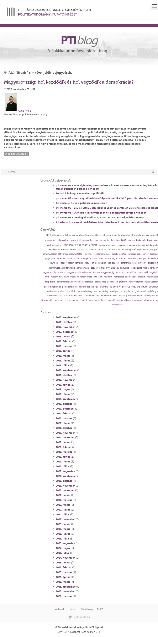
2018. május (63, 355)
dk (109, 250)
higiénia (116, 258)
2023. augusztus (65, 543)
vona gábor (117, 305)
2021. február (63, 447)
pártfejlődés (100, 282)
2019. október (64, 403)
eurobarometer (119, 254)
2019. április (63, 384)
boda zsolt (141, 240)
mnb (47, 277)
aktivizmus (57, 235)
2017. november (65, 327)
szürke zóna (76, 296)
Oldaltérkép (87, 609)
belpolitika (87, 240)
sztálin (67, 296)
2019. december (65, 408)
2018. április (63, 351)
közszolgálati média (139, 268)
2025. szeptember (66, 586)
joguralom (53, 263)
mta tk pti (98, 277)
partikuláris (112, 282)
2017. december (65, 331)
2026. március (64, 596)
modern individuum (60, 277)
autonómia (50, 240)
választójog (149, 300)
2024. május (63, 548)
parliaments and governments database (75, 282)
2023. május (63, 529)
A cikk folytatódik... (16, 153)
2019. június (63, 394)
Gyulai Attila (24, 110)
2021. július (62, 466)
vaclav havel (100, 300)
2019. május (63, 389)
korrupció (124, 268)
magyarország (107, 272)
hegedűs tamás (90, 258)
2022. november (65, 519)
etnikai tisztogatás (101, 254)
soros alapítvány (100, 291)
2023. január (63, 524)
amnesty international (122, 235)
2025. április (63, 577)
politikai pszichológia (88, 287)
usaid (90, 300)
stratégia (114, 291)
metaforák (143, 272)
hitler (123, 258)
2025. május (63, 582)
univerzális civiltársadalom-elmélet (71, 300)
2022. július (62, 514)
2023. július (62, 538)
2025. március (64, 572)
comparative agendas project (80, 244)
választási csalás (115, 300)
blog (123, 239)
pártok (123, 281)
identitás (132, 258)
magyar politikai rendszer (54, 272)
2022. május (63, 504)
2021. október (64, 481)
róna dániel (71, 291)
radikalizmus (53, 291)
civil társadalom (54, 245)
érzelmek (87, 254)
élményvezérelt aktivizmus (55, 254)
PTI (79, 40)
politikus (126, 287)
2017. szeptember (66, 317)
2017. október (64, 322)
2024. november (65, 557)
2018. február (63, 341)
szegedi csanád (139, 291)
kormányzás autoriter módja (62, 268)
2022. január (63, 495)
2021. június (63, 461)
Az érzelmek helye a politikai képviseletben (81, 203)
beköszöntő (76, 240)
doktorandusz (118, 250)
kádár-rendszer (67, 263)
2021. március (64, 452)
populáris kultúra (139, 287)
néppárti (141, 277)
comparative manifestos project (113, 245)
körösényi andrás (109, 267)
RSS (101, 609)
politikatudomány (110, 286)
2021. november (65, 485)
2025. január (63, 562)
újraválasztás (47, 300)
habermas (61, 258)
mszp (89, 277)
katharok (79, 263)
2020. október (64, 428)
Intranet (72, 609)
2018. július (62, 365)
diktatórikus (91, 250)
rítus (62, 291)
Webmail (59, 609)
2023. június (63, 533)
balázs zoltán (63, 240)
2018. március (64, 346)
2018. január (63, 336)
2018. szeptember (66, 370)
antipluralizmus (141, 235)
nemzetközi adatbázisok (125, 277)
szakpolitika (125, 291)
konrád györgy (138, 263)
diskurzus (102, 250)
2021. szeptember (66, 476)
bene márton (100, 240)
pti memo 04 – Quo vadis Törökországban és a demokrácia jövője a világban (101, 212)
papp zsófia (50, 282)
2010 (48, 235)
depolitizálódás (77, 250)
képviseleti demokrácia (95, 263)
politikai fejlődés (69, 287)
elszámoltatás (75, 254)
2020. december (65, 437)
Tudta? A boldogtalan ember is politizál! (80, 193)
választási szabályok (133, 300)
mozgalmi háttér (78, 277)
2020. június (63, 423)
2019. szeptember (66, 399)
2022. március (64, 500)
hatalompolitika (74, 258)
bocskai (131, 240)
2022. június (63, 509)
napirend (108, 277)
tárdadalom (89, 296)
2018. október (64, 375)
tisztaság (122, 296)
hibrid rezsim (105, 258)
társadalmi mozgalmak (106, 296)
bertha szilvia (113, 240)
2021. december (65, 490)
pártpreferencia (136, 282)
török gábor (149, 296)
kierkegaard (113, 263)
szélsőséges (152, 291)
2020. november (65, 432)
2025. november (65, 591)
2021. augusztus (65, 471)
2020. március (64, 418)
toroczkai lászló (135, 296)
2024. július (62, 553)
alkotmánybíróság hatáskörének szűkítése (82, 235)
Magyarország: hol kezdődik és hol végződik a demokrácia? (69, 82)
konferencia (125, 263)
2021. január (63, 442)
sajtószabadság (85, 291)
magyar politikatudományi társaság (83, 272)
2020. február (63, 413)
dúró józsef (130, 250)
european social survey (138, 254)
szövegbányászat (54, 296)
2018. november (65, 380)
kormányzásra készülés (87, 268)
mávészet (120, 272)
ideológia (141, 258)
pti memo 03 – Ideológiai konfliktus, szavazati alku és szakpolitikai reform (100, 217)
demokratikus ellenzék (58, 250)
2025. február (63, 567)
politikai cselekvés (52, 287)
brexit (150, 240)
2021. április (63, 456)
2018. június (63, 360)
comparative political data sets (143, 245)
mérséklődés (131, 272)
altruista (107, 235)
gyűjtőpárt (50, 258)
